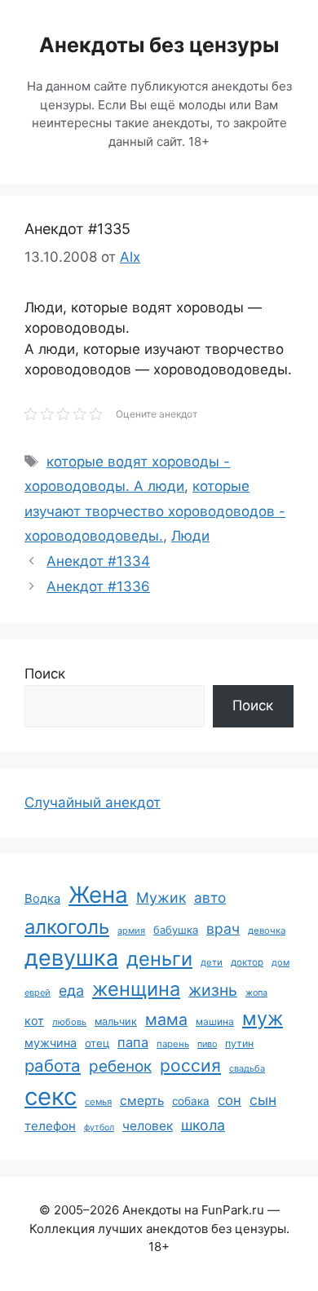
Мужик (161, 897)
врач (223, 928)
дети (212, 962)
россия (190, 1065)
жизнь (212, 990)
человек (147, 1126)
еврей (37, 992)
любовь (69, 1022)
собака (191, 1101)
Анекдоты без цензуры (159, 45)
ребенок (120, 1066)
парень (173, 1044)
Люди (190, 536)
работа (52, 1065)
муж (262, 1018)
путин (239, 1043)
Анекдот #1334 (98, 561)
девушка (71, 957)
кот (34, 1021)
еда (71, 990)
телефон (50, 1126)
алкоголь (66, 927)
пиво (207, 1044)
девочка (266, 930)
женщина (136, 989)
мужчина (50, 1043)
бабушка (175, 929)
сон (229, 1100)
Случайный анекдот (92, 802)
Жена (98, 895)
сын (263, 1099)
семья (98, 1102)
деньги (159, 958)
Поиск (44, 673)
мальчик (116, 1021)
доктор (247, 962)
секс (50, 1096)
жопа (256, 992)
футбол (99, 1127)
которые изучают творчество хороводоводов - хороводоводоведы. (154, 511)
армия (131, 930)
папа (132, 1042)
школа (203, 1125)
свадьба (247, 1068)
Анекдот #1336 (98, 586)
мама (166, 1019)
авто (210, 897)
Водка (42, 898)
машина (215, 1021)
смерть (142, 1100)
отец (97, 1043)
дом (280, 962)
